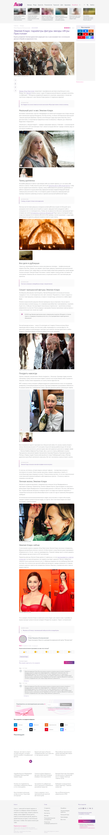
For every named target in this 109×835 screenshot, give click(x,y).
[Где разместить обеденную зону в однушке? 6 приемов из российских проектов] (44, 781)
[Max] (90, 37)
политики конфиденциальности (65, 708)
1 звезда (64, 27)
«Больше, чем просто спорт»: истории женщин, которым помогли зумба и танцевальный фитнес (47, 18)
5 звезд (70, 27)
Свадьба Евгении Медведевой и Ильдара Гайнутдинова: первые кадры (23, 775)
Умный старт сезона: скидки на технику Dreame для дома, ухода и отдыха (33, 18)
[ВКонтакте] (85, 31)
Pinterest (51, 729)
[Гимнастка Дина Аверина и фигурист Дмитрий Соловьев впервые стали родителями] (44, 765)
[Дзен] (91, 34)
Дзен (35, 729)
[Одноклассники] (91, 31)
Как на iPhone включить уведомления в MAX (62, 793)
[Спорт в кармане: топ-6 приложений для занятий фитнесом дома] (44, 790)
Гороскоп (56, 5)
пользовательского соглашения (53, 708)
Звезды (29, 5)
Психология (48, 5)
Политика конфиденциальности (50, 822)
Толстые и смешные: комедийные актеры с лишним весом (36, 284)
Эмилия (28, 93)
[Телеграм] (80, 31)
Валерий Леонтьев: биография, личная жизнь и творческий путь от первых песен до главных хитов (64, 776)
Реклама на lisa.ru (80, 81)
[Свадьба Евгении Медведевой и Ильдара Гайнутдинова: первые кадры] (23, 765)
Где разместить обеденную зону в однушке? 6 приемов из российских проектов (44, 785)
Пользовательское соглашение (49, 818)
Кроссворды (64, 817)
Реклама (46, 810)
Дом (61, 5)
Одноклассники (52, 724)
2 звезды (66, 27)
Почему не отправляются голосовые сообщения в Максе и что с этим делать (23, 785)
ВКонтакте (36, 724)
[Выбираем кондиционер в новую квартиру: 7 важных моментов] (64, 781)
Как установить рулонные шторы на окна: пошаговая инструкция (22, 794)
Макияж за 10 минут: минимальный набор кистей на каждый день (41, 630)
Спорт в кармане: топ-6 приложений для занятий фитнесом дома (42, 794)
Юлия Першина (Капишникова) (22, 28)
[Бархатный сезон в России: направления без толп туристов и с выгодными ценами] (61, 11)
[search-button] (87, 4)
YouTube (20, 729)
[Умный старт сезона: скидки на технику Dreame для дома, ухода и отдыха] (34, 11)
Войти (92, 5)
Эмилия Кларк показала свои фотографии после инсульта (36, 464)
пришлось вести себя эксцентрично (59, 185)
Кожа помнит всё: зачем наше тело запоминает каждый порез (75, 17)
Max (65, 729)
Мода (35, 5)
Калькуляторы (65, 814)
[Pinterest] (81, 37)
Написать (69, 662)
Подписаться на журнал (20, 826)
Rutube (66, 724)
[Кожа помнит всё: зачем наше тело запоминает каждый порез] (75, 11)
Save (16, 73)
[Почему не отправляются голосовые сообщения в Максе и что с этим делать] (23, 781)
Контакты (47, 813)
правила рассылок (52, 710)
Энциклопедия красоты (65, 811)
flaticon (21, 832)
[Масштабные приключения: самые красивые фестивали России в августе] (89, 11)
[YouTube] (85, 34)
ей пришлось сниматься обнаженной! (42, 213)
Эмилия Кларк (24, 656)
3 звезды (67, 27)
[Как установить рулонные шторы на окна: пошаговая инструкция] (23, 790)
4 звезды (68, 27)
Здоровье (67, 5)
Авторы (46, 815)
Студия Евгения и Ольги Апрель (25, 831)
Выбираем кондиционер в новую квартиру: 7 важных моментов (63, 785)
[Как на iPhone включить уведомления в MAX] (64, 790)
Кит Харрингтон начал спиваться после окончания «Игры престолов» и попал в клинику (44, 104)
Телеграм (20, 724)
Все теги (63, 819)
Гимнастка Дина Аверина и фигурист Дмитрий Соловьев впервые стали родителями (43, 775)
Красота (40, 5)
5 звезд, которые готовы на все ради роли (32, 201)
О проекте (47, 808)
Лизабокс (75, 5)
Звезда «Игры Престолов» (27, 91)
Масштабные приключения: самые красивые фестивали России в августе (88, 18)
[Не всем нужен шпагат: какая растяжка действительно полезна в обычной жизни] (20, 11)
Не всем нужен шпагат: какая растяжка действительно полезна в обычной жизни (19, 18)
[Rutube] (80, 34)
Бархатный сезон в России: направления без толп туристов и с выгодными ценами (61, 18)
